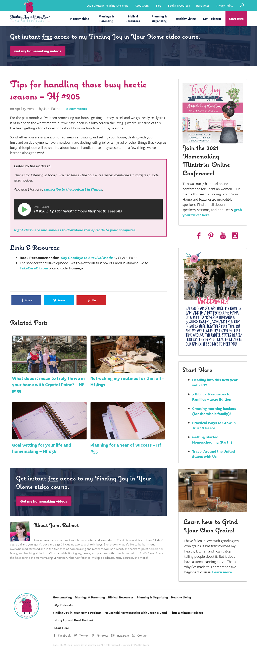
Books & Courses (179, 5)
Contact (142, 635)
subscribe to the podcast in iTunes (73, 189)
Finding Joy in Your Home (86, 645)
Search (241, 5)
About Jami (142, 5)
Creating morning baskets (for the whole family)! (214, 411)
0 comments (76, 108)
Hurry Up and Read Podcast (73, 620)
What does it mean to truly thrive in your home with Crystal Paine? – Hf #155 (48, 384)
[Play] (25, 209)
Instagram (122, 635)
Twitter (83, 635)
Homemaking (79, 18)
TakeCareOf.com (34, 268)
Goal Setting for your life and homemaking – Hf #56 (41, 448)
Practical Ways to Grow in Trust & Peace (214, 425)
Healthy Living (186, 18)
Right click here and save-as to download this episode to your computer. (75, 230)
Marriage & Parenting (106, 18)
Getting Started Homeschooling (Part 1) (212, 439)
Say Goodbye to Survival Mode (87, 257)
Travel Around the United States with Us (213, 454)
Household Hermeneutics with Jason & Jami (136, 612)
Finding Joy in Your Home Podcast (77, 612)
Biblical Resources (132, 18)
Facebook (64, 635)
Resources (202, 5)
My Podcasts (212, 18)
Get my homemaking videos (37, 51)
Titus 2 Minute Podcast (186, 612)
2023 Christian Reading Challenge (107, 5)
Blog (158, 5)
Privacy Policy (224, 5)
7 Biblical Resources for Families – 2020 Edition (212, 396)
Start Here (236, 18)
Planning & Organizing (159, 18)
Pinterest (102, 635)
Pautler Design (142, 645)
